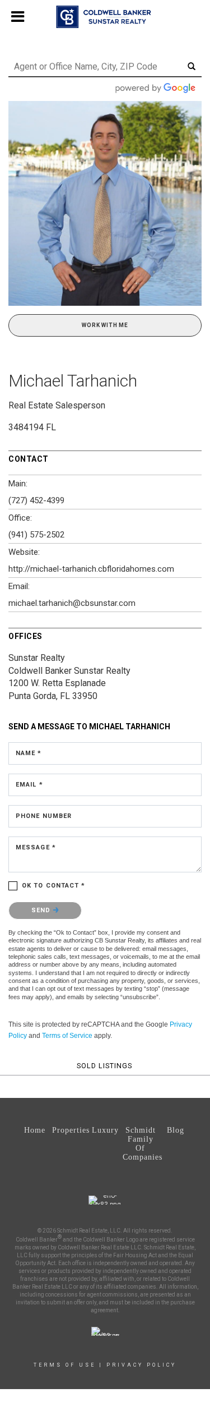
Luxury (105, 1130)
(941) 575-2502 (36, 535)
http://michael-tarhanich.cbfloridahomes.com (91, 569)
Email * (29, 784)
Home (34, 1130)
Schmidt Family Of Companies (140, 1143)
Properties (69, 1130)
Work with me (105, 325)
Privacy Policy (141, 1365)
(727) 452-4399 (36, 500)
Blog (175, 1130)
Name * (29, 753)
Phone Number (44, 816)
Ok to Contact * (54, 885)
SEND (42, 910)
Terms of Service (67, 1036)
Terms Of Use (65, 1365)
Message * (36, 847)
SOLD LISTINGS (104, 1065)
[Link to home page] (105, 17)
